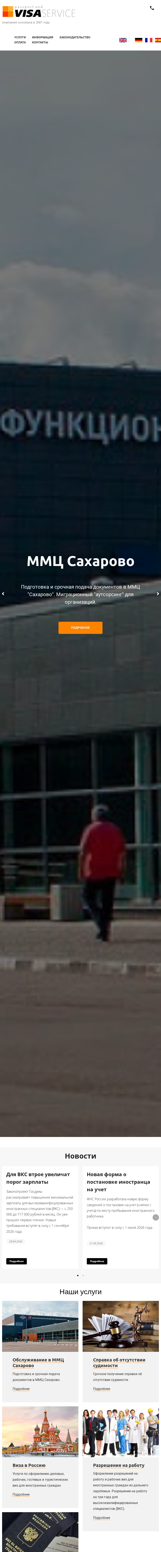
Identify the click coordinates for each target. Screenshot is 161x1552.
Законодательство (74, 37)
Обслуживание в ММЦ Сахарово (38, 1362)
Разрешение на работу (118, 1465)
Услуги (20, 37)
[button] (77, 1275)
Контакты (40, 42)
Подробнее (21, 1389)
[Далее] (158, 593)
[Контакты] (152, 8)
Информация (42, 37)
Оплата (20, 42)
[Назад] (3, 593)
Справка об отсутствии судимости (119, 1362)
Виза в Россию (29, 1465)
